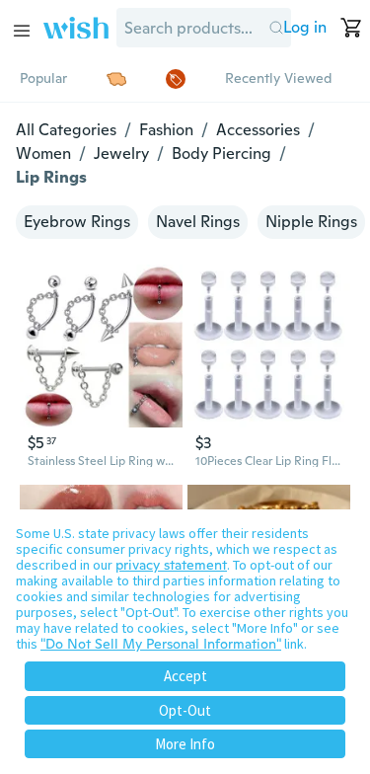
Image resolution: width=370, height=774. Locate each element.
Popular (43, 78)
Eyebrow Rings (77, 221)
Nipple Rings (311, 221)
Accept (185, 675)
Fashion (166, 129)
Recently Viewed (278, 78)
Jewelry (121, 153)
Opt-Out (185, 710)
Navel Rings (198, 221)
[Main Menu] (21, 30)
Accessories (258, 129)
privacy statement (171, 565)
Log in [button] (305, 27)
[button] (275, 27)
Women (43, 153)
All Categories (66, 129)
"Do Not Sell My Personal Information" (160, 644)
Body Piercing (221, 153)
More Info (185, 744)
